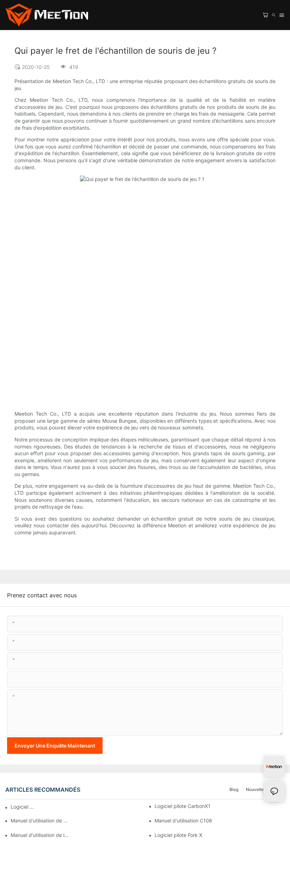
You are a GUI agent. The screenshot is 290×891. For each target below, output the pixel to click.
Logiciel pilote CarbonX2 (24, 807)
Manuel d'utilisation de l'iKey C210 (40, 835)
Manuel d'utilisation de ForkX (40, 820)
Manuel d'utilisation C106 (183, 820)
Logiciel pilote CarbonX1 (182, 806)
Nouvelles (256, 789)
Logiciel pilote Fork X (178, 835)
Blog (234, 789)
